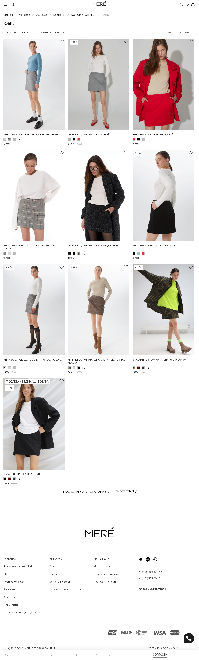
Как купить (55, 559)
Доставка (54, 574)
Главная (8, 15)
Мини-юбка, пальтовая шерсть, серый (88, 134)
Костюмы (59, 15)
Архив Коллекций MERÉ (18, 567)
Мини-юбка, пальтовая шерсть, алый (153, 134)
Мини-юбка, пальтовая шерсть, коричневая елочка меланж (96, 362)
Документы (10, 605)
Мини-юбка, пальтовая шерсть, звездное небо (93, 245)
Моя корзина (101, 567)
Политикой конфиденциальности (107, 655)
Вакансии (9, 590)
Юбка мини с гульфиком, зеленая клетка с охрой (159, 360)
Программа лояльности (107, 574)
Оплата (53, 567)
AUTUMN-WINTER (83, 15)
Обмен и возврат (59, 582)
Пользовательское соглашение (68, 590)
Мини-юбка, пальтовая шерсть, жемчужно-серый (30, 134)
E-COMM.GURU (171, 648)
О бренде (9, 559)
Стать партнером (14, 582)
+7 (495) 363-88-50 (150, 572)
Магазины (9, 574)
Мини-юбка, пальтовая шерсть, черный (154, 245)
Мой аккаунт (101, 559)
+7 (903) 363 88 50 (150, 578)
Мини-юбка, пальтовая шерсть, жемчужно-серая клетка (30, 247)
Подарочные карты (105, 582)
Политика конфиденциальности (23, 612)
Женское (24, 15)
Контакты (9, 597)
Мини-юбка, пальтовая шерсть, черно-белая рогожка (32, 360)
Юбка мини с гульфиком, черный (21, 474)
